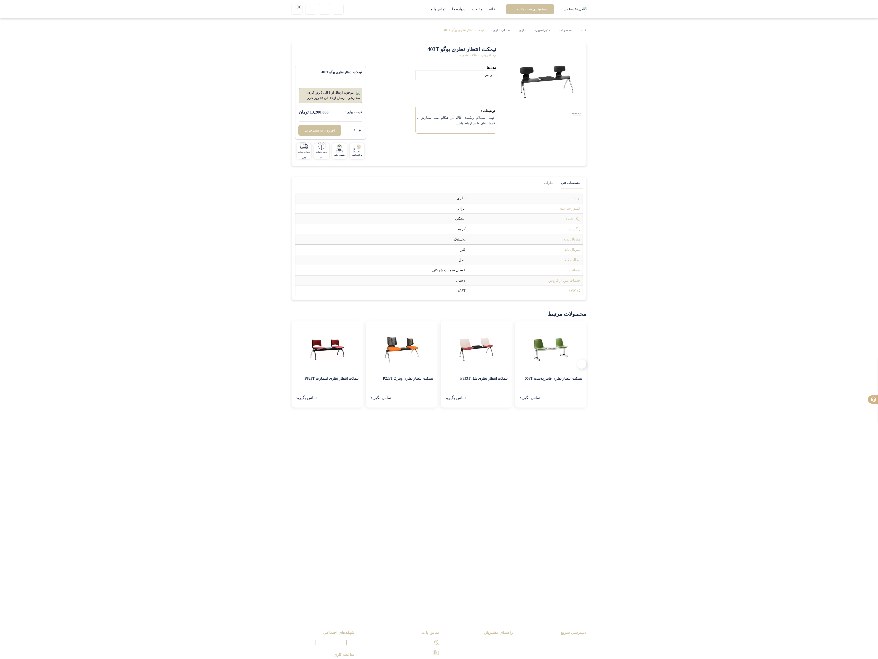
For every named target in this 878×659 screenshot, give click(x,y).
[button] (477, 55)
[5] (331, 50)
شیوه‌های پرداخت (500, 643)
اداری (522, 30)
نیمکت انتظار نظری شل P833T (484, 378)
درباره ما (579, 643)
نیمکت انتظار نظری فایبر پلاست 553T (553, 378)
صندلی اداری (501, 30)
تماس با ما (578, 651)
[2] (307, 50)
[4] (323, 50)
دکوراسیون (542, 30)
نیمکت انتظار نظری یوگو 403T (464, 30)
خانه (583, 30)
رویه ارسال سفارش (497, 651)
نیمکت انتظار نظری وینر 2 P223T (408, 378)
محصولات (565, 30)
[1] (299, 50)
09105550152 (422, 653)
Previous (581, 364)
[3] (315, 50)
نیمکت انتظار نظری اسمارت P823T (332, 378)
